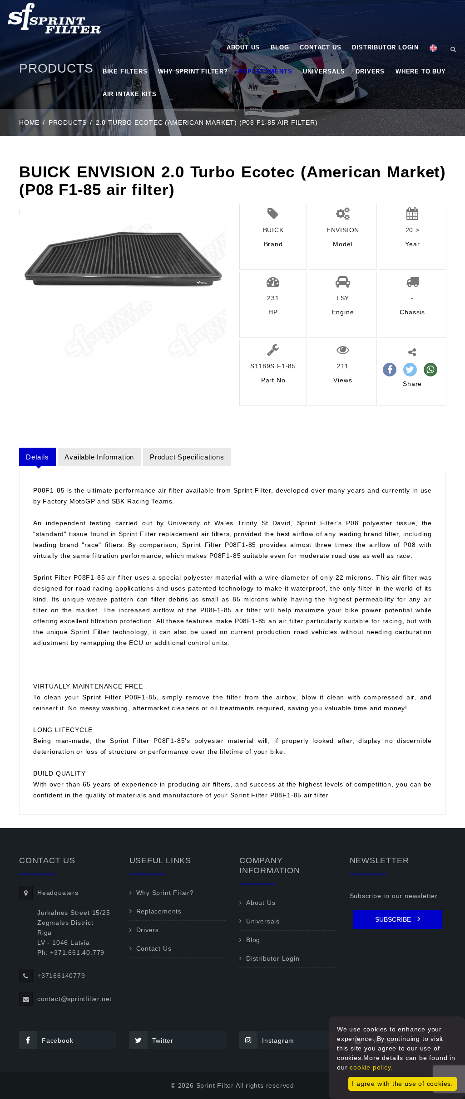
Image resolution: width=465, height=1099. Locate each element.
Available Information (99, 457)
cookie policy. (371, 1067)
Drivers (370, 71)
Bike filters (125, 71)
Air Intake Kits (130, 94)
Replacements (265, 71)
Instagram (278, 1040)
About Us (243, 47)
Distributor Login (385, 47)
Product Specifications (187, 457)
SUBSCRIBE (394, 919)
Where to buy (421, 71)
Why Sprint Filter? (193, 71)
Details (37, 457)
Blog (280, 47)
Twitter (163, 1040)
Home (29, 122)
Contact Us (320, 47)
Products (68, 122)
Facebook (57, 1040)
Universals (324, 71)
